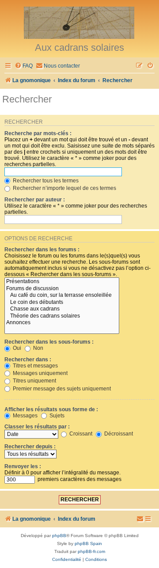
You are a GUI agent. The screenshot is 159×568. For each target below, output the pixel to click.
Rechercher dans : (27, 359)
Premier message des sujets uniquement (61, 389)
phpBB (59, 535)
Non (37, 348)
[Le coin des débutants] (61, 302)
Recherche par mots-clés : (38, 133)
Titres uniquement (33, 381)
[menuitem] (24, 66)
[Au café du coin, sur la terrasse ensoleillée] (61, 295)
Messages (24, 416)
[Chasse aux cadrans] (61, 309)
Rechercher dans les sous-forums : (49, 342)
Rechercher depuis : (30, 446)
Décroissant (118, 434)
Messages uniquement (39, 373)
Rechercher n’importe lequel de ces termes (63, 188)
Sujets (56, 416)
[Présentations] (61, 281)
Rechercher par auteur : (34, 200)
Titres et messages (34, 366)
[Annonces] (61, 322)
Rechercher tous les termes (45, 181)
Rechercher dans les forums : (42, 249)
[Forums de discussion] (61, 288)
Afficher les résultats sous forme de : (51, 409)
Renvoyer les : (22, 466)
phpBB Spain (88, 543)
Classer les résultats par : (37, 427)
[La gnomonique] (79, 22)
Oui (16, 348)
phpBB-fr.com (91, 551)
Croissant (80, 434)
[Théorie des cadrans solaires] (61, 316)
